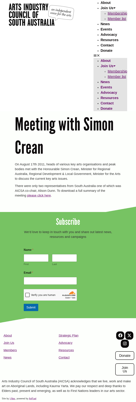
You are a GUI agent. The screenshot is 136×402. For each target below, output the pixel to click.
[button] (110, 55)
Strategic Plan (68, 335)
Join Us (107, 8)
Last (54, 264)
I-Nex (12, 398)
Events (106, 29)
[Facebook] (120, 335)
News (105, 24)
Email (28, 272)
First (26, 264)
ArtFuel (32, 398)
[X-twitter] (129, 335)
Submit (31, 307)
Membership (117, 13)
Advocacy (109, 35)
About (106, 3)
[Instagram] (125, 344)
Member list (117, 19)
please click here (39, 195)
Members (10, 350)
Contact (107, 45)
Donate (106, 50)
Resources (109, 40)
